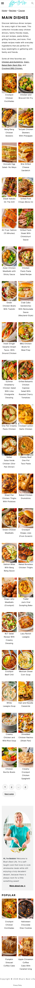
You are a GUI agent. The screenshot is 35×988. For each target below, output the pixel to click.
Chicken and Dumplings (12, 62)
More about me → (17, 886)
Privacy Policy (17, 985)
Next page (9, 794)
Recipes (12, 10)
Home (4, 10)
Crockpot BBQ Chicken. (12, 68)
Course (21, 10)
